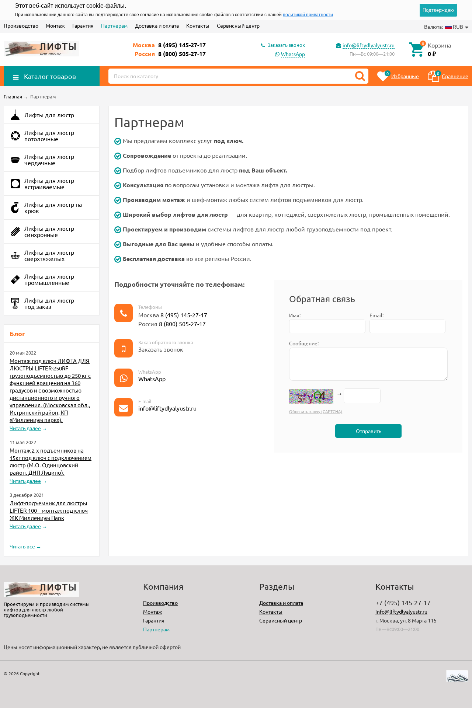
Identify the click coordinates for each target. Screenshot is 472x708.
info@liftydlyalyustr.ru (369, 45)
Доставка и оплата (157, 25)
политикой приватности (308, 14)
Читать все (22, 546)
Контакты (197, 25)
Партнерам (114, 25)
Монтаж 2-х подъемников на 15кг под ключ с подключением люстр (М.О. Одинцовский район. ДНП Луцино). (50, 461)
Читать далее (25, 428)
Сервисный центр (238, 25)
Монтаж (55, 25)
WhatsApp (293, 53)
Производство (21, 25)
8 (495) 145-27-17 (182, 45)
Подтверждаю (438, 10)
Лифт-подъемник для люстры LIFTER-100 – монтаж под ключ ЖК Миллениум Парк (49, 510)
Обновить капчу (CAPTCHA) (315, 411)
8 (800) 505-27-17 (182, 53)
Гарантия (83, 25)
